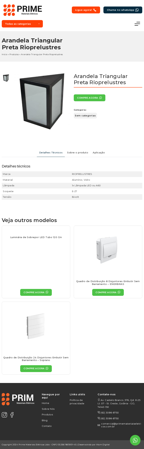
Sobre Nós (48, 408)
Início (4, 54)
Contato (47, 426)
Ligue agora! (83, 9)
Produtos (14, 54)
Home (45, 403)
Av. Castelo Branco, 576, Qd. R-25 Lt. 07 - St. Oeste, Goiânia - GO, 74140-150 (119, 403)
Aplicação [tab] (99, 152)
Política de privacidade (77, 402)
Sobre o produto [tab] (77, 152)
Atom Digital (103, 444)
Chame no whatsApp (120, 9)
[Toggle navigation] (137, 24)
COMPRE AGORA (87, 97)
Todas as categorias (18, 23)
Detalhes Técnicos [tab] (51, 152)
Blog (45, 420)
